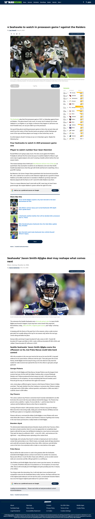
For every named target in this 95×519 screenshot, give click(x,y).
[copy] (19, 34)
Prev (14, 86)
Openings (29, 505)
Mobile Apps (80, 505)
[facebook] (83, 2)
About (12, 505)
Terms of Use (65, 508)
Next (55, 86)
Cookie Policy (81, 508)
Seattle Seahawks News (21, 246)
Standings (43, 2)
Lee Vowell (12, 30)
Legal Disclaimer (15, 511)
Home (12, 246)
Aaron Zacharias (14, 267)
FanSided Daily (14, 508)
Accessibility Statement (33, 511)
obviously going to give (42, 321)
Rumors (30, 2)
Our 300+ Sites (65, 505)
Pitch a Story (30, 508)
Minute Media (10, 514)
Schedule (36, 2)
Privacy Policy (50, 508)
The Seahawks (14, 119)
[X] (86, 2)
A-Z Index (49, 511)
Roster (49, 2)
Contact (48, 505)
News (24, 2)
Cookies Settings (66, 511)
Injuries (54, 2)
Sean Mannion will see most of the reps (44, 163)
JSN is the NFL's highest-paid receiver (34, 325)
